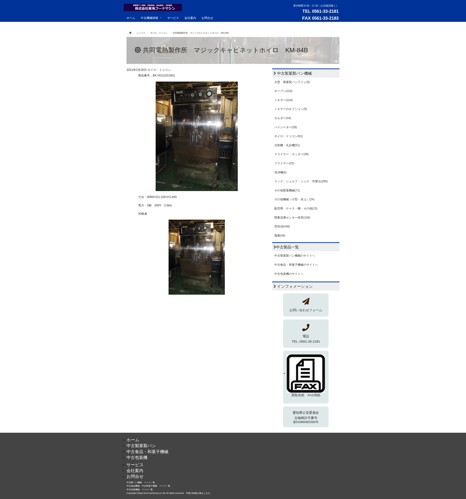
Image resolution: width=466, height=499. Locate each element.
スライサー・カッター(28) (291, 154)
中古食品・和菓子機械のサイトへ (296, 264)
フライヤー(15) (284, 163)
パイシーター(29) (285, 127)
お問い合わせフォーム (305, 310)
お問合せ (207, 18)
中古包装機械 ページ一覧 (140, 489)
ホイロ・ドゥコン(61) (288, 136)
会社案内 (190, 18)
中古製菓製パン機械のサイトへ (294, 255)
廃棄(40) (279, 235)
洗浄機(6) (280, 172)
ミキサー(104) (283, 100)
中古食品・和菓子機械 (147, 451)
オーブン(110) (283, 91)
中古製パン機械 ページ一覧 (141, 482)
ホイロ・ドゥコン (159, 33)
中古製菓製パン (141, 445)
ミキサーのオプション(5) (290, 109)
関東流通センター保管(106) (292, 217)
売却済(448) (282, 226)
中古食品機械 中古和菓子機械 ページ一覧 (148, 486)
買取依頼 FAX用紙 (305, 395)
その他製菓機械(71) (287, 190)
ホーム (131, 18)
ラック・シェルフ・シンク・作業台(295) (301, 181)
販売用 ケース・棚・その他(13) (295, 208)
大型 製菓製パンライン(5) (292, 82)
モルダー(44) (282, 118)
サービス (173, 18)
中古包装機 (137, 457)
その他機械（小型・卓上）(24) (294, 199)
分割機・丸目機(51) (287, 145)
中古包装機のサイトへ (288, 273)
